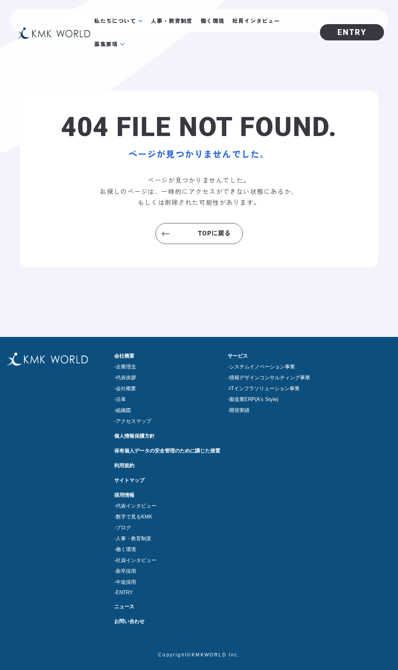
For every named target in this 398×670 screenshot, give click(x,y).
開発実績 (239, 410)
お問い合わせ (129, 621)
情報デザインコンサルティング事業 (269, 377)
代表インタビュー (136, 506)
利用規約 (124, 465)
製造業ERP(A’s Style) (253, 399)
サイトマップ (129, 480)
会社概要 (124, 356)
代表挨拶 (126, 377)
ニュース (124, 606)
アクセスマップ (133, 421)
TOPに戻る (214, 233)
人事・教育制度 (172, 20)
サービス (238, 356)
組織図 (123, 410)
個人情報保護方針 (134, 436)
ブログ (123, 527)
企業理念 (126, 367)
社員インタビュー (256, 20)
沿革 (121, 399)
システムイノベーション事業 (262, 367)
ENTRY (124, 592)
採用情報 (124, 495)
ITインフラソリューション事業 (264, 388)
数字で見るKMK (134, 517)
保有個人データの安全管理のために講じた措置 (167, 451)
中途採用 (126, 582)
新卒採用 (126, 571)
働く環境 (213, 20)
